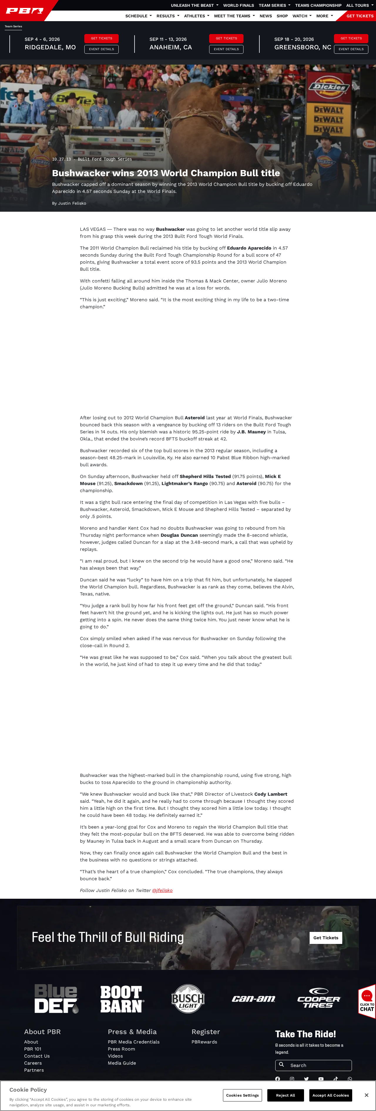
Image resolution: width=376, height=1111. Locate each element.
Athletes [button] (195, 16)
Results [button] (166, 16)
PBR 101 (32, 1049)
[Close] (366, 1095)
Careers (33, 1063)
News (266, 16)
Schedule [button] (137, 16)
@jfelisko (162, 890)
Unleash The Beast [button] (193, 5)
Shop (282, 16)
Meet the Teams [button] (232, 16)
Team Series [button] (273, 5)
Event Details (101, 49)
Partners (34, 1070)
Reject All (285, 1095)
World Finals (238, 5)
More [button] (323, 16)
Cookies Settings (242, 1095)
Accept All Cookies (331, 1095)
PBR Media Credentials (134, 1042)
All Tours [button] (358, 5)
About (31, 1042)
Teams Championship (318, 5)
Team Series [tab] (13, 26)
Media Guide (122, 1063)
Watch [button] (300, 16)
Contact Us (37, 1056)
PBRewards (204, 1042)
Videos (115, 1056)
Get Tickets (101, 38)
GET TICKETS (360, 16)
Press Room (121, 1049)
